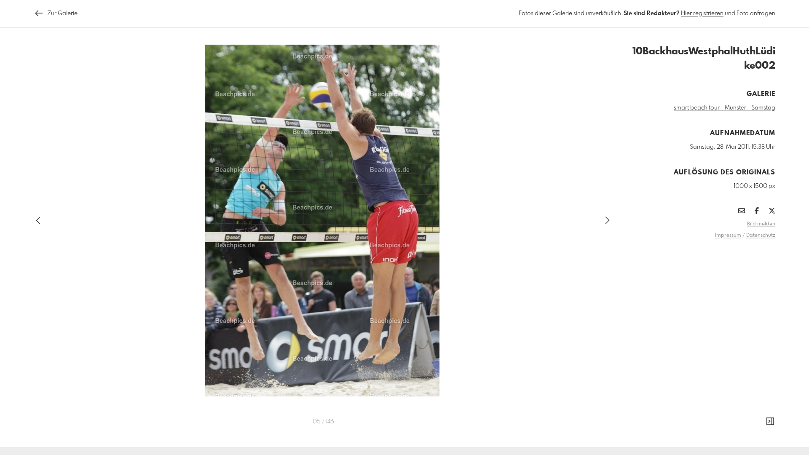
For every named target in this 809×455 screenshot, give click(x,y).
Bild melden (761, 224)
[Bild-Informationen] (770, 421)
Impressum (728, 235)
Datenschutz (760, 235)
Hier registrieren (702, 13)
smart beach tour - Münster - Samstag (724, 108)
